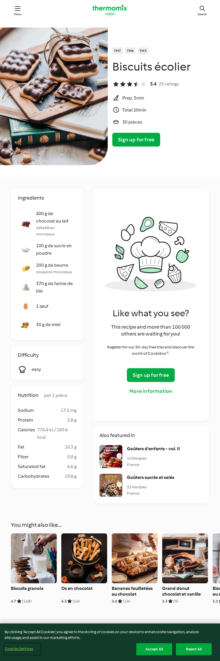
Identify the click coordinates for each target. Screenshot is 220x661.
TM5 (143, 51)
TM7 (117, 51)
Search (202, 14)
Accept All (154, 649)
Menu (18, 14)
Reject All (194, 649)
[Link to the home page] (110, 10)
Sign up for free (136, 140)
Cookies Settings (19, 649)
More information (150, 391)
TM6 (130, 51)
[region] (110, 642)
